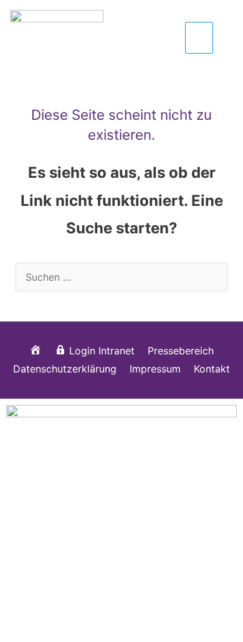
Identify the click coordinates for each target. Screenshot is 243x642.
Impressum (155, 368)
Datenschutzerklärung (65, 368)
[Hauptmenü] (199, 37)
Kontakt (212, 368)
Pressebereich (181, 350)
